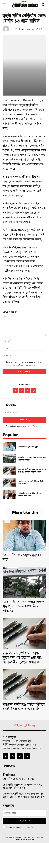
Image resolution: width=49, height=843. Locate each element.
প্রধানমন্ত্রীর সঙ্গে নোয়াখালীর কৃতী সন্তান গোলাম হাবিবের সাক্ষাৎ (30, 494)
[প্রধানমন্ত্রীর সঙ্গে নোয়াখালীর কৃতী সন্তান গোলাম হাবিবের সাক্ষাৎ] (9, 494)
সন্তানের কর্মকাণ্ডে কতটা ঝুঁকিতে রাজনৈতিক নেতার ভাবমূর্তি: (24, 706)
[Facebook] (15, 390)
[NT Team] (6, 29)
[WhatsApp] (33, 390)
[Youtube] (27, 756)
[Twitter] (21, 390)
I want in (23, 420)
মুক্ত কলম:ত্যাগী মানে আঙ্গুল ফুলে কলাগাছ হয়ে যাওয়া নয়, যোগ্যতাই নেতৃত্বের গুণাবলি (32, 470)
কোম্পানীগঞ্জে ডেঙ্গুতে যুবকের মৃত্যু (28, 446)
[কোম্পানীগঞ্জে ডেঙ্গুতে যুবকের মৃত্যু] (9, 446)
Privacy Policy (32, 426)
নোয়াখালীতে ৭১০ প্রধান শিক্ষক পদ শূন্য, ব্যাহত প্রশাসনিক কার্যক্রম (32, 458)
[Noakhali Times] (25, 4)
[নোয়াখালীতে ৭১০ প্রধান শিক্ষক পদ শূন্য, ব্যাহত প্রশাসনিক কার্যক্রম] (9, 458)
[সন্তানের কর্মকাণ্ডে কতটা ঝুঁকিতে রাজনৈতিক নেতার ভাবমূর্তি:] (9, 482)
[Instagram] (12, 756)
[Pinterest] (27, 390)
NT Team (19, 29)
